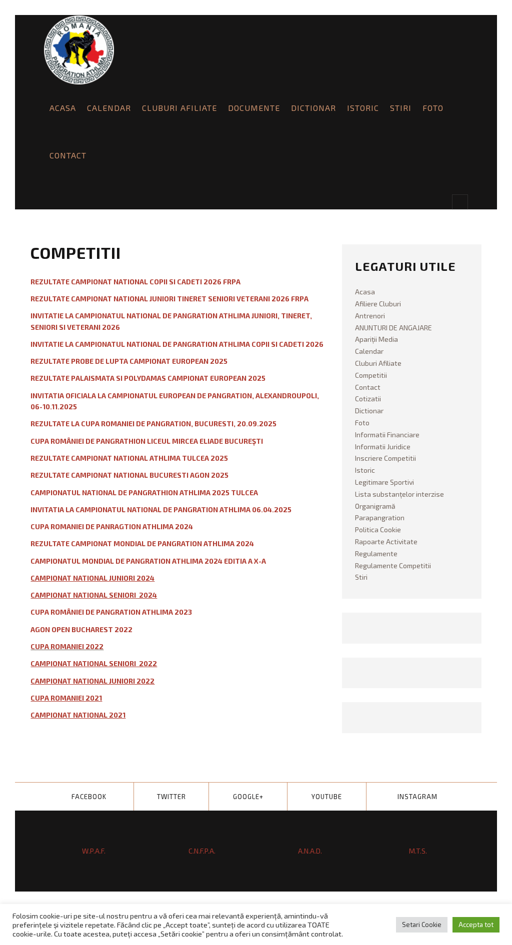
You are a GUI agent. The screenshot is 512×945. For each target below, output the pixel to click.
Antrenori (370, 315)
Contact (68, 155)
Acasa (63, 107)
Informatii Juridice (382, 446)
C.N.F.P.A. (202, 851)
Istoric (363, 107)
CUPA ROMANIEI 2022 (67, 646)
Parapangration (379, 517)
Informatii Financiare (387, 434)
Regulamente (376, 553)
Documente (254, 107)
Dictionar (313, 107)
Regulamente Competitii (393, 565)
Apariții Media (376, 339)
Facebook (89, 797)
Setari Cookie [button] (422, 925)
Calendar (109, 107)
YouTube (327, 797)
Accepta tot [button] (476, 925)
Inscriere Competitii (385, 458)
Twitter (171, 797)
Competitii (371, 375)
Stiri (401, 107)
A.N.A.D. (310, 851)
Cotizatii (368, 398)
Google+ (248, 797)
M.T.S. (418, 851)
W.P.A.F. (94, 851)
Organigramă (375, 506)
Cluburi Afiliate (179, 107)
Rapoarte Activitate (386, 541)
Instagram (418, 797)
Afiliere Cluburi (378, 303)
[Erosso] (79, 49)
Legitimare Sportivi (384, 482)
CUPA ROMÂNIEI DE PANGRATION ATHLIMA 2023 (111, 612)
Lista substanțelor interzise (399, 494)
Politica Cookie (378, 529)
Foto (433, 107)
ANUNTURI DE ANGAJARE (393, 327)
